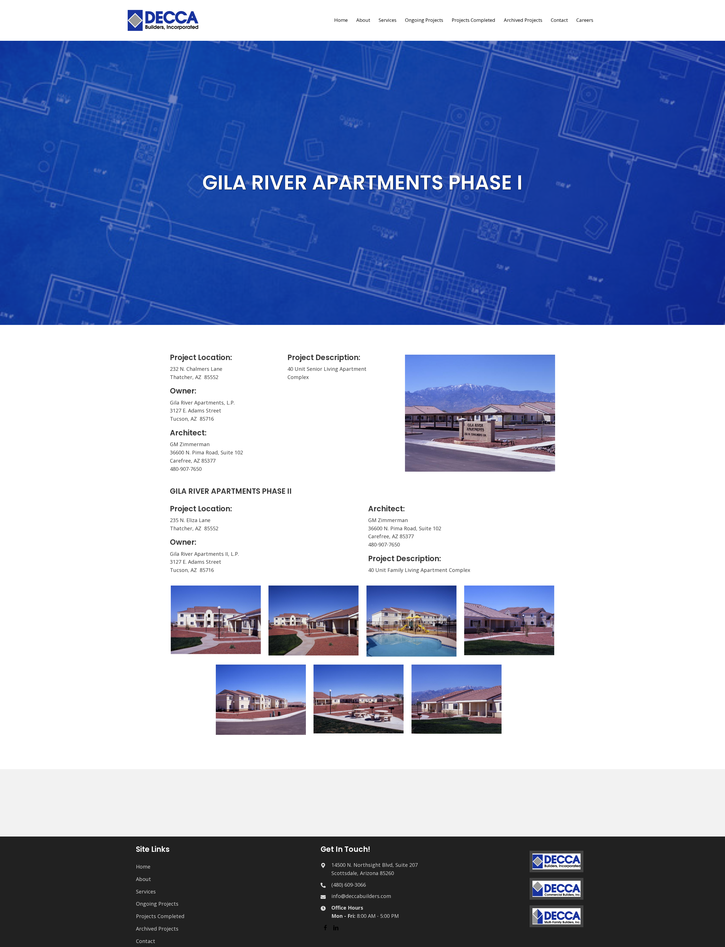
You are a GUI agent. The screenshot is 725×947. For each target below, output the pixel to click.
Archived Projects (157, 928)
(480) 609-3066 (348, 884)
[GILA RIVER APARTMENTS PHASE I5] (509, 620)
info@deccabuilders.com (361, 896)
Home (143, 866)
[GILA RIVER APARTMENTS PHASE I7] (359, 699)
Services (146, 891)
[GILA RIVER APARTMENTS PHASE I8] (456, 699)
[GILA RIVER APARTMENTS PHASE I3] (313, 621)
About (143, 879)
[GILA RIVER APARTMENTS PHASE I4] (411, 621)
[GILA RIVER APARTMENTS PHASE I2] (216, 620)
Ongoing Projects (157, 903)
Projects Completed (160, 916)
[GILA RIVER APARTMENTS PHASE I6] (261, 700)
